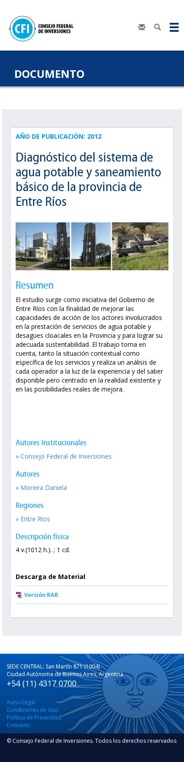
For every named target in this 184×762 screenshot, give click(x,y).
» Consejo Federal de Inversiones (64, 456)
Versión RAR (41, 595)
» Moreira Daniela (41, 487)
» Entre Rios (33, 519)
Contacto (18, 725)
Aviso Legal (21, 702)
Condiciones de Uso (32, 710)
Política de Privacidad (34, 717)
